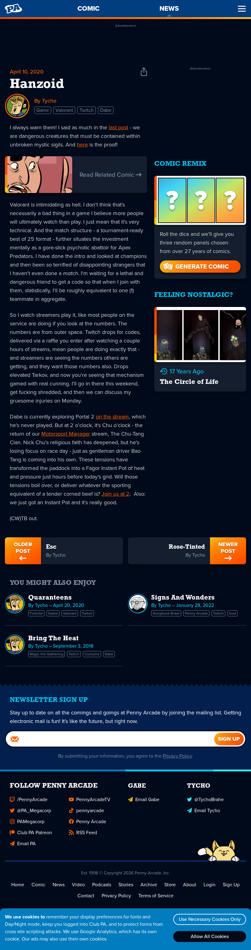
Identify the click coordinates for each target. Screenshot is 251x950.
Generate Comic (202, 266)
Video (78, 884)
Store (170, 884)
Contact (85, 895)
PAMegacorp (30, 821)
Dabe (105, 110)
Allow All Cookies (210, 936)
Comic (38, 884)
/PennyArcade (32, 799)
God (232, 613)
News (59, 884)
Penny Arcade (196, 613)
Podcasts (101, 884)
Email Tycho (207, 810)
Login (209, 884)
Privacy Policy (177, 755)
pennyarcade (90, 810)
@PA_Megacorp (34, 810)
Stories (125, 884)
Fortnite (36, 613)
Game (42, 110)
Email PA (26, 843)
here (82, 145)
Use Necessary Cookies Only (210, 919)
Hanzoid (37, 84)
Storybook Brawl (166, 613)
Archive (148, 884)
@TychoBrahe (209, 799)
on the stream (112, 417)
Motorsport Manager (65, 434)
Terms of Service (156, 895)
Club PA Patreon (34, 832)
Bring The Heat (53, 638)
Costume (91, 654)
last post (118, 127)
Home (17, 884)
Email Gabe (147, 799)
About (189, 884)
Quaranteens (50, 597)
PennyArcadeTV (93, 799)
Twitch (87, 110)
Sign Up (231, 884)
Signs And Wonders (183, 597)
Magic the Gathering (46, 654)
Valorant (64, 110)
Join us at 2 (115, 494)
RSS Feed (86, 832)
